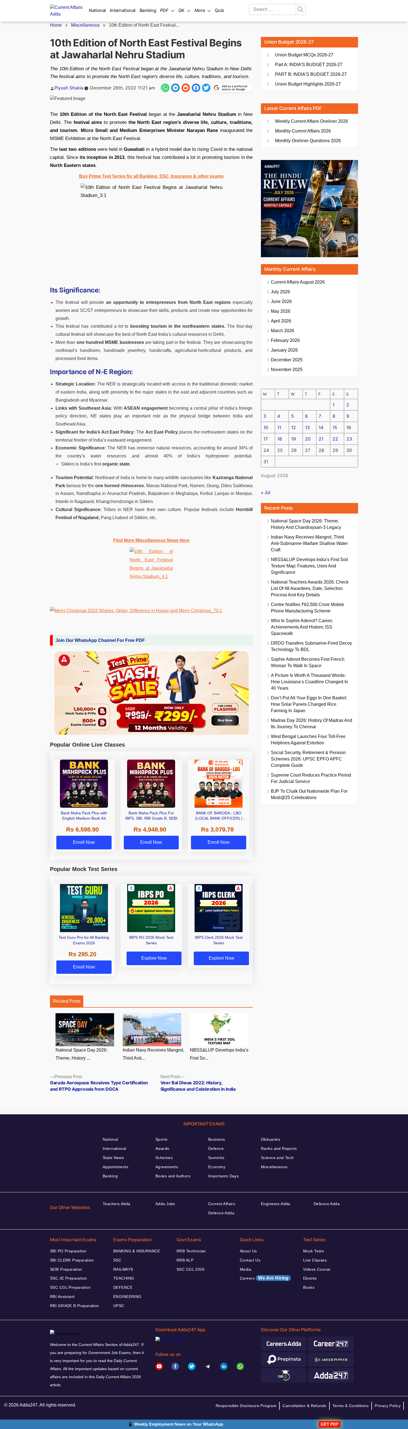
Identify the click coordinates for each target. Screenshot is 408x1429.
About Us (248, 1251)
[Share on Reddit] (186, 88)
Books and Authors (172, 1176)
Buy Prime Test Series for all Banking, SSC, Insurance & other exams (151, 176)
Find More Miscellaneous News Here (151, 540)
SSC (117, 1260)
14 (321, 427)
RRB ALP (185, 1260)
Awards (162, 1148)
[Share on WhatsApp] (165, 88)
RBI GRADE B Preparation (74, 1305)
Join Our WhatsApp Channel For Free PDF (100, 640)
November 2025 (287, 369)
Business (216, 1139)
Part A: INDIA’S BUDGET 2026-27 (308, 64)
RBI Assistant (62, 1296)
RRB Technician (191, 1251)
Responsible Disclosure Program (246, 1405)
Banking (148, 10)
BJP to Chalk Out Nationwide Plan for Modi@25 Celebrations (309, 794)
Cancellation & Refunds (304, 1405)
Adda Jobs (165, 1204)
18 (279, 439)
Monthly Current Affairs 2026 (303, 131)
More (200, 10)
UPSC (118, 1305)
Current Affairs (221, 1204)
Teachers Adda (116, 1204)
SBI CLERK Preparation (72, 1260)
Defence (216, 1148)
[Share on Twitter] (206, 88)
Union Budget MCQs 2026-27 (304, 54)
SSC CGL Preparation (70, 1287)
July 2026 (280, 291)
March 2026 (282, 330)
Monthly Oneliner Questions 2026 (308, 140)
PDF (164, 10)
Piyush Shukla (68, 88)
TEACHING (123, 1278)
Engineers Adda (275, 1204)
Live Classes (315, 1260)
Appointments (115, 1167)
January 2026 (284, 350)
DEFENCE (122, 1287)
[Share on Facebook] (196, 88)
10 (265, 427)
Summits (216, 1157)
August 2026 (298, 282)
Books (308, 1287)
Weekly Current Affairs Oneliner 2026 (311, 121)
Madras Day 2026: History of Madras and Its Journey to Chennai (311, 723)
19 (293, 439)
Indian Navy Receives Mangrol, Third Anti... (153, 1054)
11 (279, 427)
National (97, 10)
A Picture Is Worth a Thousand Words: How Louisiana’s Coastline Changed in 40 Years (309, 681)
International (122, 10)
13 (307, 427)
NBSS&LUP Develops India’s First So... (219, 1054)
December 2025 (287, 359)
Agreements (166, 1167)
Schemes (164, 1157)
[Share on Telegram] (175, 88)
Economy (216, 1167)
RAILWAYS (123, 1269)
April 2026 (281, 321)
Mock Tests (313, 1251)
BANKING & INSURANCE (136, 1251)
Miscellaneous (85, 25)
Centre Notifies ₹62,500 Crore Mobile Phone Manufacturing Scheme (307, 607)
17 (265, 439)
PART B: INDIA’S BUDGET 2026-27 (311, 74)
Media (245, 1269)
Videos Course (316, 1269)
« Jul (265, 492)
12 (293, 427)
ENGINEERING (127, 1296)
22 (335, 439)
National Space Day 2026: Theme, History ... (81, 1054)
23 (349, 439)
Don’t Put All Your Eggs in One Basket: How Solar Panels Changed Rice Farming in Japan (309, 704)
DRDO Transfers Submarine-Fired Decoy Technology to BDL (311, 646)
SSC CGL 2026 (191, 1269)
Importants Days (223, 1176)
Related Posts (66, 1001)
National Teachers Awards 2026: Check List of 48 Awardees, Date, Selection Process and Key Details (310, 588)
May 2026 (280, 311)
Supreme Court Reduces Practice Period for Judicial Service (311, 778)
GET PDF (330, 1424)
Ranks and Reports (279, 1148)
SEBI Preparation (66, 1269)
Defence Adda (221, 1213)
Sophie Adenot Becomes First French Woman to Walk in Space (307, 662)
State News (113, 1157)
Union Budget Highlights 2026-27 (308, 84)
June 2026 (281, 301)
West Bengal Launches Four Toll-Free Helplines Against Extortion (308, 739)
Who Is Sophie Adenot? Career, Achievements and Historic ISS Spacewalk (302, 627)
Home (56, 25)
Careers (264, 1278)
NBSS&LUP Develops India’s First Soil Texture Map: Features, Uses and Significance (309, 566)
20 (308, 439)
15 (335, 427)
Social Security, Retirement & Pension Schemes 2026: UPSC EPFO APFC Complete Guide (308, 759)
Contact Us (250, 1260)
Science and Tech (277, 1157)
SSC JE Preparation (68, 1278)
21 (321, 439)
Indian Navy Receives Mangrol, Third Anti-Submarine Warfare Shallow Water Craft (309, 543)
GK (181, 10)
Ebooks (310, 1278)
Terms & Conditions (351, 1405)
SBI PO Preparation (68, 1251)
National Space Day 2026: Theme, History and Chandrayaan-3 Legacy (306, 524)
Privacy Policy (388, 1405)
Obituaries (270, 1139)
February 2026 (285, 340)
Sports (161, 1139)
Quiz (219, 10)
